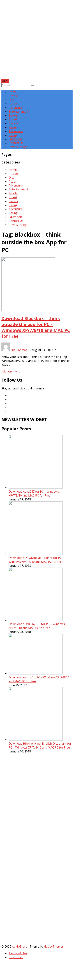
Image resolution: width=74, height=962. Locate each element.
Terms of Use (18, 953)
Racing (13, 127)
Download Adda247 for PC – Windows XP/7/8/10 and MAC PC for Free (34, 493)
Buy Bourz (16, 957)
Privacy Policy (18, 147)
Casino (13, 123)
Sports (13, 115)
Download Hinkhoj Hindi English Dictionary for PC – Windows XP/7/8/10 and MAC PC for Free (40, 745)
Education (15, 139)
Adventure (16, 108)
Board (13, 119)
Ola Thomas (19, 350)
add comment (10, 371)
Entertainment (18, 112)
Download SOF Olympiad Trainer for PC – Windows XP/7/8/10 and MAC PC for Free (36, 560)
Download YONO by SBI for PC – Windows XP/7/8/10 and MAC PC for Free (37, 626)
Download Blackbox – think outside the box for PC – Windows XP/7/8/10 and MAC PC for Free (35, 327)
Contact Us (16, 143)
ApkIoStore (19, 946)
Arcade (13, 96)
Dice (11, 100)
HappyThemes (54, 946)
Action (13, 104)
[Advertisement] (37, 42)
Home (13, 92)
